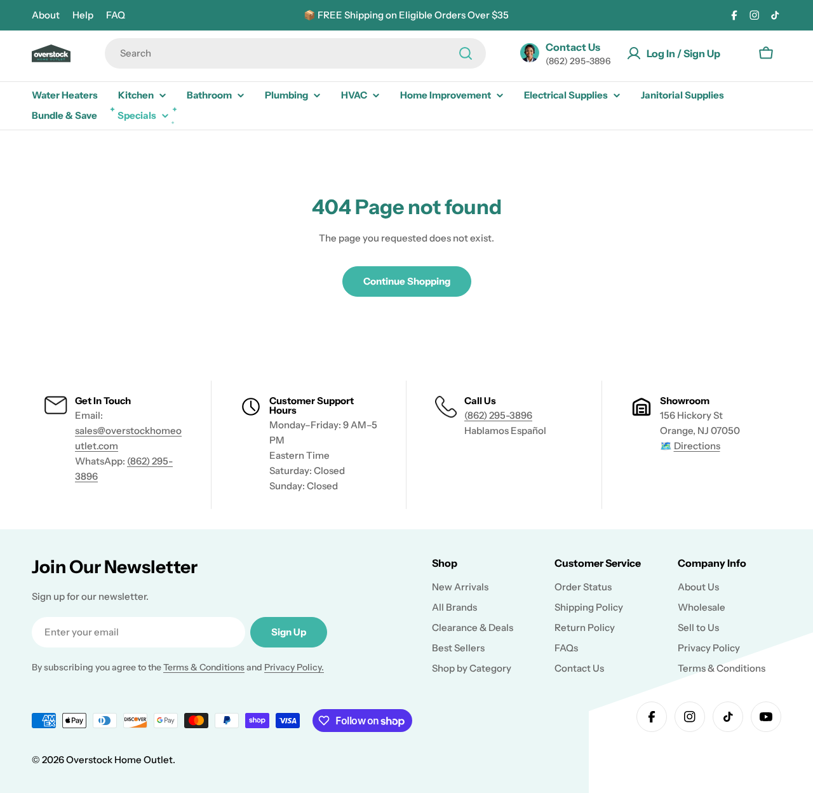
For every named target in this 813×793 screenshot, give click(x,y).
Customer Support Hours (311, 405)
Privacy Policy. (294, 667)
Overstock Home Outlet (119, 760)
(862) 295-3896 (498, 415)
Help (82, 15)
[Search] (465, 53)
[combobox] (295, 53)
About (46, 15)
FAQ (115, 15)
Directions (697, 446)
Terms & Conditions (204, 667)
